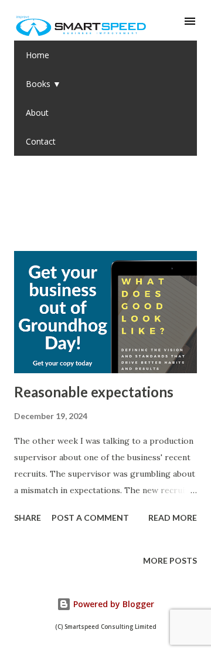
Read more (172, 518)
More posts (170, 560)
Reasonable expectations (93, 391)
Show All (166, 200)
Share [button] (27, 518)
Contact (41, 141)
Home (37, 55)
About (37, 112)
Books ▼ (43, 83)
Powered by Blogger (112, 604)
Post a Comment (90, 518)
